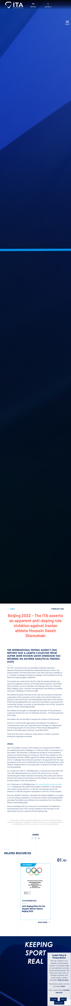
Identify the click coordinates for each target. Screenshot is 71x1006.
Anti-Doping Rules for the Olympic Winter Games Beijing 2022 (33, 908)
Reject (63, 999)
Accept (53, 999)
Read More (59, 1003)
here (63, 986)
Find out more (63, 980)
